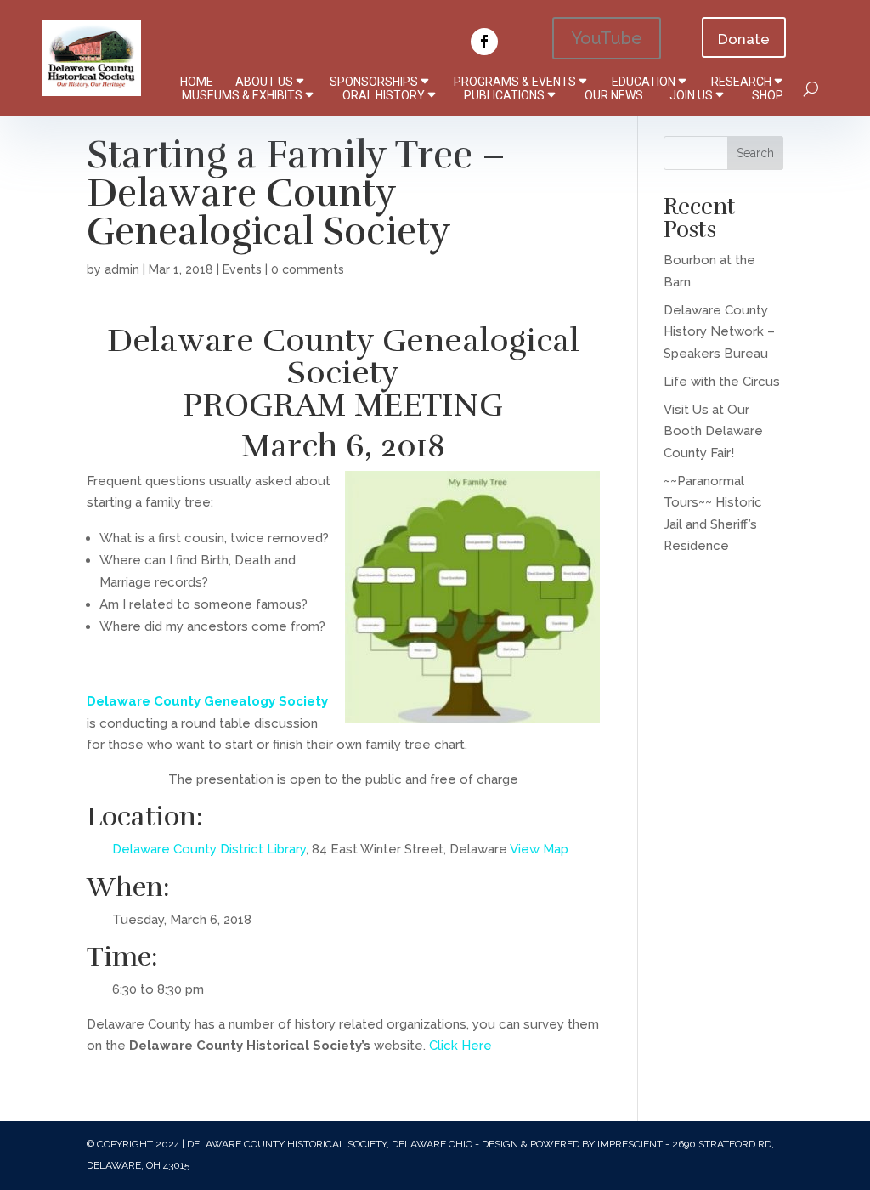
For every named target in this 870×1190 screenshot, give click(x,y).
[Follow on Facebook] (484, 41)
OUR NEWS (614, 95)
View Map (539, 849)
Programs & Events (515, 81)
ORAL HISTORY (383, 95)
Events (242, 269)
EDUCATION (643, 81)
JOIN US (691, 95)
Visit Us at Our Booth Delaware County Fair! (713, 431)
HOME (196, 81)
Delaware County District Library (209, 849)
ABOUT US (264, 81)
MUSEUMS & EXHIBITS (242, 95)
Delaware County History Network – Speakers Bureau (719, 332)
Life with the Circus (722, 381)
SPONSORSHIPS (374, 81)
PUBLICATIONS (504, 95)
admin (122, 269)
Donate (744, 39)
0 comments (307, 269)
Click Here (460, 1045)
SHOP (767, 95)
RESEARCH (741, 81)
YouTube (606, 38)
